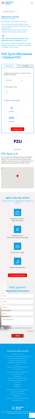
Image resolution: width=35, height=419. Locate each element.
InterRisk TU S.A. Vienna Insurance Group (17, 378)
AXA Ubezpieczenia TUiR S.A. (17, 392)
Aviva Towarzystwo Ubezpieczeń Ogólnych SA (17, 372)
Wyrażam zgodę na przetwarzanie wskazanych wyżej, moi (18, 328)
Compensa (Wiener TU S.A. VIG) (17, 394)
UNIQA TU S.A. (17, 386)
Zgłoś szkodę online (17, 275)
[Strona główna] (7, 3)
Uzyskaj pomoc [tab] (9, 66)
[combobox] (14, 80)
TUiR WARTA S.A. (17, 384)
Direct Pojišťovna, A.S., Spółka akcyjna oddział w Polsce (17, 356)
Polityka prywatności (12, 413)
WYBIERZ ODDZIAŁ (9, 12)
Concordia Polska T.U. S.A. (17, 374)
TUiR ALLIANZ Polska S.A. (17, 400)
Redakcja (26, 413)
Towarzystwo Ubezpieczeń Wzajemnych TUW (17, 367)
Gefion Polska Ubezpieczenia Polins (17, 360)
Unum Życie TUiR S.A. (17, 369)
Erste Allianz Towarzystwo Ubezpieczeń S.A (17, 358)
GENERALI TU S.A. (17, 396)
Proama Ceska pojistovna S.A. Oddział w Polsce (17, 398)
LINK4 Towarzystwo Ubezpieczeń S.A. (17, 380)
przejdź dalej (17, 129)
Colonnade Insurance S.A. (17, 354)
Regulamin (20, 413)
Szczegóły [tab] (25, 66)
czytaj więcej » (30, 331)
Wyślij (17, 336)
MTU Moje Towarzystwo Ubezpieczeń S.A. (17, 362)
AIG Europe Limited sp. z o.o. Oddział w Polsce (17, 389)
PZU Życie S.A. (17, 382)
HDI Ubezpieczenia (17, 376)
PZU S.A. (18, 364)
